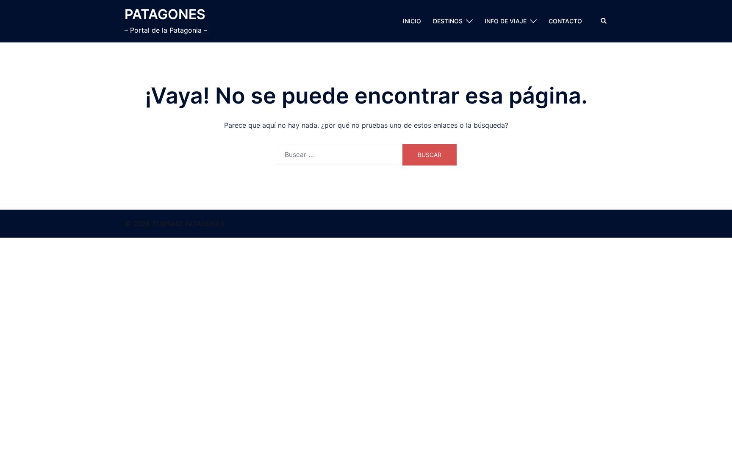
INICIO (412, 21)
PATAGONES (165, 14)
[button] (604, 21)
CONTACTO (565, 21)
